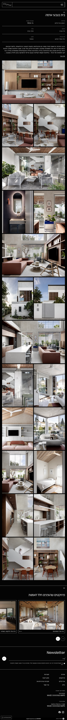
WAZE (49, 695)
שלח (4, 659)
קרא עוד (62, 56)
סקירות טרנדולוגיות (43, 681)
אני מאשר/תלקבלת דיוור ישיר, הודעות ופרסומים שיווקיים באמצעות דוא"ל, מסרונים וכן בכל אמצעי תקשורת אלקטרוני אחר (36, 663)
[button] (62, 5)
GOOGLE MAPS (59, 695)
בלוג (63, 685)
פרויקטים (62, 678)
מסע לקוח (45, 678)
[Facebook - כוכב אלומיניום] (60, 712)
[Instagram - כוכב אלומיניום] (63, 712)
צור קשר (46, 685)
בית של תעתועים (58, 631)
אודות (63, 674)
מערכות (46, 674)
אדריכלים (62, 681)
